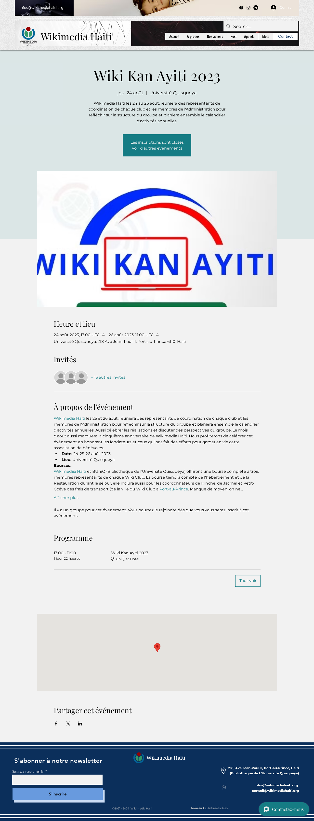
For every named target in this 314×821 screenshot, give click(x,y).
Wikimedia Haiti (76, 36)
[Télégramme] (255, 7)
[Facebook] (241, 7)
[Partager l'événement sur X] (68, 723)
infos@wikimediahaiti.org (42, 7)
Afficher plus (66, 497)
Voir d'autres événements (157, 148)
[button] (215, 36)
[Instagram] (248, 7)
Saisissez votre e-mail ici (28, 771)
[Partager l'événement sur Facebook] (56, 723)
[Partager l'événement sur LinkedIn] (80, 723)
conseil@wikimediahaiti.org (275, 791)
